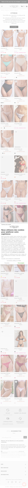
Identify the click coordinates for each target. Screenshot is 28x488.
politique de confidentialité (18, 252)
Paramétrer (7, 263)
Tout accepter (21, 263)
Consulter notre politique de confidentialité (10, 258)
